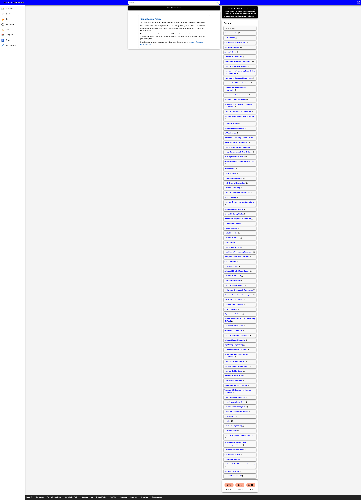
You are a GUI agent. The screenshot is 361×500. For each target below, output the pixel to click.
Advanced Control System (233, 326)
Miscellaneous (157, 497)
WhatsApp (144, 497)
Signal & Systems (230, 228)
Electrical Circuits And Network (235, 66)
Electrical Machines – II (232, 276)
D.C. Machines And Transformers (236, 95)
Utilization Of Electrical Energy (235, 99)
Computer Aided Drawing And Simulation (239, 116)
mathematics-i (229, 169)
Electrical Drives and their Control (236, 335)
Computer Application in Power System (238, 295)
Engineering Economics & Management (238, 290)
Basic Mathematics (231, 33)
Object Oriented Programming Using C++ (239, 161)
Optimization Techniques (233, 330)
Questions (9, 14)
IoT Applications (230, 133)
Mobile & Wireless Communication (236, 142)
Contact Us (40, 497)
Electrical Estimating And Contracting (237, 111)
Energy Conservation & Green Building (238, 152)
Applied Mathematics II (232, 476)
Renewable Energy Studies (234, 214)
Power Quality (229, 416)
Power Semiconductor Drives (234, 402)
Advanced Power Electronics (234, 340)
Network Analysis (230, 197)
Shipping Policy (87, 497)
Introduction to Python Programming (237, 218)
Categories (9, 35)
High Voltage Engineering (233, 345)
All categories (230, 28)
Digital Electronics (230, 233)
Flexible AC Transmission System (236, 366)
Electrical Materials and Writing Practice (238, 435)
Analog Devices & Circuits (233, 209)
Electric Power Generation (233, 450)
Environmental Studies (232, 223)
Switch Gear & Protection (233, 299)
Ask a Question (11, 45)
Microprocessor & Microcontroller (236, 257)
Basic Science (229, 37)
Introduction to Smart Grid (233, 376)
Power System (229, 242)
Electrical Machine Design (233, 371)
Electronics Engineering (233, 426)
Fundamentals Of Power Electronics (237, 83)
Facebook (123, 497)
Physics (227, 421)
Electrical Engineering (14, 2)
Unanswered (10, 24)
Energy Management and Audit (235, 349)
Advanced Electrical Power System (236, 271)
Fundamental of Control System (235, 385)
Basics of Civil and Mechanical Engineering (239, 464)
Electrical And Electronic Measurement (238, 78)
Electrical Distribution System (235, 407)
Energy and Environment (233, 178)
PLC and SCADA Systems (233, 304)
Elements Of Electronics (233, 56)
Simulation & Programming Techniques (238, 252)
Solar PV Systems (230, 309)
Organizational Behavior (233, 314)
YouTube (113, 497)
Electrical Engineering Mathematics (237, 192)
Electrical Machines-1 (232, 238)
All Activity (9, 8)
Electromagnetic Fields (232, 247)
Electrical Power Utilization (233, 285)
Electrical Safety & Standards (234, 397)
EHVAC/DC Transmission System (236, 411)
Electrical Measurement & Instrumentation (239, 202)
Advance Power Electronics (234, 128)
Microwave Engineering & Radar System (238, 138)
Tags (7, 29)
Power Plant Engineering (233, 380)
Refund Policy (101, 497)
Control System (230, 261)
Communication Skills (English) (235, 42)
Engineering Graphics (232, 459)
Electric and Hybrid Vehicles (234, 361)
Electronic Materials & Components (237, 147)
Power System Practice (232, 280)
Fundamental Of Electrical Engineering (238, 61)
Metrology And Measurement (234, 157)
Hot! (7, 19)
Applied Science (230, 52)
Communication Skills (232, 454)
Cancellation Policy (71, 497)
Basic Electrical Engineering (234, 183)
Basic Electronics (230, 430)
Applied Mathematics (231, 47)
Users (8, 40)
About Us (29, 497)
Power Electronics (230, 266)
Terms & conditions (54, 497)
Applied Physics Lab (231, 471)
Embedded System (231, 123)
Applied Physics (230, 173)
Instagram (133, 497)
